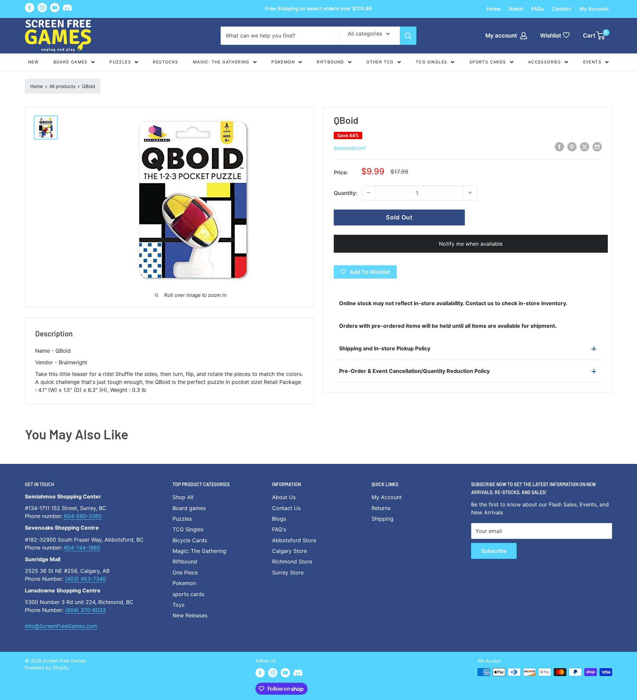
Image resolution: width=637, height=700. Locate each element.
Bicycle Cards (190, 540)
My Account (594, 9)
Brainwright (350, 148)
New (33, 61)
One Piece (185, 572)
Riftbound (330, 61)
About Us (284, 497)
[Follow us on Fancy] (67, 9)
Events (592, 61)
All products (62, 86)
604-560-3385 (83, 516)
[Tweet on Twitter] (584, 146)
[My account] (523, 35)
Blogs (279, 518)
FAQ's (279, 529)
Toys (178, 604)
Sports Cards (487, 61)
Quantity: (345, 192)
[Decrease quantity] (369, 193)
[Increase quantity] (470, 193)
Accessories (544, 61)
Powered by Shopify (47, 667)
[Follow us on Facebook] (29, 7)
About (516, 9)
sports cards (188, 594)
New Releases (190, 615)
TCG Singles (431, 61)
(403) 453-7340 (85, 578)
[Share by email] (597, 146)
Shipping (382, 518)
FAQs (537, 9)
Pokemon (283, 61)
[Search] (408, 36)
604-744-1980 (82, 547)
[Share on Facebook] (559, 146)
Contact (561, 9)
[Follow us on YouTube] (54, 7)
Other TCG (380, 61)
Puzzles (120, 61)
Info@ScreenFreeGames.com (61, 626)
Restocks (165, 61)
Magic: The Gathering (221, 61)
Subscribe (494, 551)
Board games (70, 61)
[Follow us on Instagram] (42, 7)
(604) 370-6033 (85, 610)
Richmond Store (292, 561)
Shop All (183, 497)
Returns (381, 508)
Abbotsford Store (294, 540)
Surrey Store (288, 572)
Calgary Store (289, 551)
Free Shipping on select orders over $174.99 (318, 8)
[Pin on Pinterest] (572, 146)
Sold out (399, 217)
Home (494, 9)
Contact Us (286, 508)
